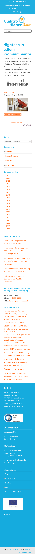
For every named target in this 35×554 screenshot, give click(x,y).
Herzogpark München (24, 334)
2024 (8, 178)
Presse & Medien (11, 156)
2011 (8, 215)
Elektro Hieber (11, 319)
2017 (8, 198)
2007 (8, 226)
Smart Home (11, 369)
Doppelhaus (27, 314)
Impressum (9, 474)
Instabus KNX (20, 343)
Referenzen (9, 165)
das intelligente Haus (17, 314)
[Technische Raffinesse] (27, 127)
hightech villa (8, 337)
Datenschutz (10, 478)
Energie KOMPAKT (20, 323)
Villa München (18, 376)
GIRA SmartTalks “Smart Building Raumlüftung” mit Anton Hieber (17, 270)
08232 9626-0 (20, 1)
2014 (8, 206)
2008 (8, 223)
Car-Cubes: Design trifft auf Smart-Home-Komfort (15, 242)
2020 (8, 189)
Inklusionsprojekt (9, 343)
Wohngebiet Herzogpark (15, 379)
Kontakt (8, 483)
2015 (8, 203)
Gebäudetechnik (11, 326)
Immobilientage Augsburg (13, 340)
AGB (6, 487)
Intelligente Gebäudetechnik (11, 345)
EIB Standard (11, 316)
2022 (8, 184)
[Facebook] (17, 12)
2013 (8, 209)
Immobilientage (17, 337)
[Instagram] (14, 12)
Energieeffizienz (9, 323)
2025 (8, 175)
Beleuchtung (7, 311)
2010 (8, 217)
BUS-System (13, 311)
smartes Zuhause (16, 366)
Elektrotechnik (24, 320)
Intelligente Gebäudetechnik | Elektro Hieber (18, 22)
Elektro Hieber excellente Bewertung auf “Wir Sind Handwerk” (14, 279)
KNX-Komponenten (20, 349)
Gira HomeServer (21, 329)
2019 (8, 192)
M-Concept (26, 353)
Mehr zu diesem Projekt (12, 114)
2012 (8, 212)
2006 (8, 229)
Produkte (8, 161)
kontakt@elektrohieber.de (12, 5)
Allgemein (9, 151)
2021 (8, 186)
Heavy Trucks (13, 334)
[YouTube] (20, 12)
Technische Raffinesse (15, 125)
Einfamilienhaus (21, 316)
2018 (8, 195)
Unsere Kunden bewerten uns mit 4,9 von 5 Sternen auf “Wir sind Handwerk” (17, 261)
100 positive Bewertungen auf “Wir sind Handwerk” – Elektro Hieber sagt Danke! (16, 251)
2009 (8, 220)
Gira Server (17, 332)
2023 (8, 181)
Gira (21, 325)
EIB (5, 316)
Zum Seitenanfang (25, 552)
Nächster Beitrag (16, 122)
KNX (11, 348)
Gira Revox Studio (8, 332)
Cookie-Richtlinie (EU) (13, 492)
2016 (8, 201)
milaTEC (27, 549)
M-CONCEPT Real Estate (13, 356)
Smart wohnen (17, 373)
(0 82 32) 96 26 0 (16, 298)
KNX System (16, 352)
